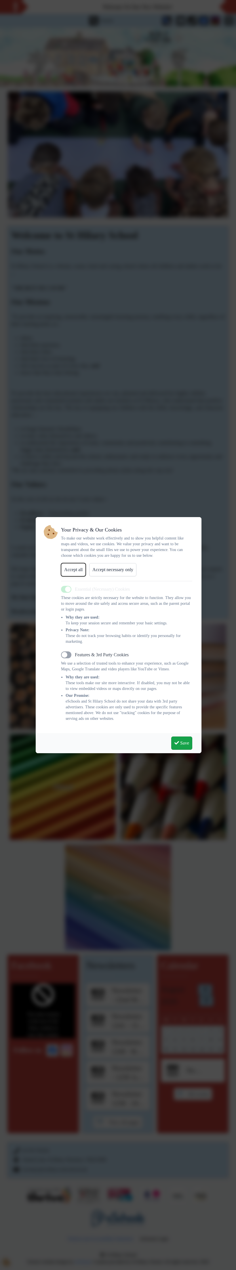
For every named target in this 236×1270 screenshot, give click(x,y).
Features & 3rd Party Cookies (102, 654)
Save (184, 743)
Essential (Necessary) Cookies (102, 589)
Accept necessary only (112, 569)
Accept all (73, 569)
